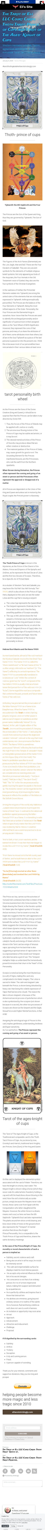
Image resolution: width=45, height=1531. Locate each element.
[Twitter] (12, 1471)
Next (4, 1455)
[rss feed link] (34, 1471)
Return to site (8, 1466)
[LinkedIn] (20, 1471)
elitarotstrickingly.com (22, 1412)
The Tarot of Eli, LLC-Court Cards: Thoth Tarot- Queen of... (22, 1450)
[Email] (28, 1471)
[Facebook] (5, 1471)
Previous (5, 1447)
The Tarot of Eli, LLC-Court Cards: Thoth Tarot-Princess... (22, 1459)
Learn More (24, 1522)
